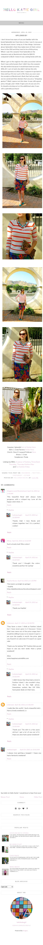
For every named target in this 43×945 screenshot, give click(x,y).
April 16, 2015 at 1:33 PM (27, 581)
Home (22, 797)
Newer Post (5, 797)
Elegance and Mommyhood (17, 491)
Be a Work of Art (16, 844)
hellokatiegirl (17, 515)
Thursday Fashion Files (25, 464)
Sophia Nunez (12, 581)
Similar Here (29, 450)
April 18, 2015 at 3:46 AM (24, 705)
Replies (11, 510)
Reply (9, 505)
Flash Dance (14, 855)
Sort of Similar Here (28, 447)
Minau (9, 541)
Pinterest (17, 475)
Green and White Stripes (19, 833)
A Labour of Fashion (23, 462)
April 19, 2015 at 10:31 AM (30, 750)
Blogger (25, 930)
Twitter (36, 473)
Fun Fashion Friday (23, 467)
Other (27, 475)
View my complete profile (21, 925)
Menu (21, 23)
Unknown (10, 623)
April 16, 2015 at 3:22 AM (21, 541)
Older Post (38, 797)
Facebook (26, 473)
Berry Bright (15, 867)
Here (34, 452)
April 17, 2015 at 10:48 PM (24, 623)
